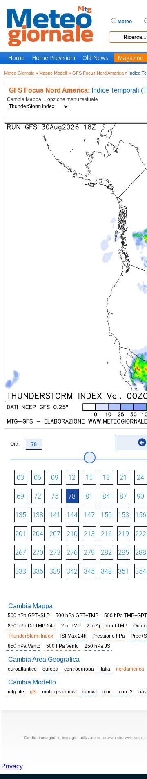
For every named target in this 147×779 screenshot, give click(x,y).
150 (106, 515)
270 (37, 552)
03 (20, 477)
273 (54, 552)
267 (20, 552)
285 (123, 552)
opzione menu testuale (72, 99)
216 (106, 534)
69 (20, 496)
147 (89, 515)
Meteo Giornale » (21, 73)
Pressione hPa (108, 636)
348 (106, 571)
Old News (95, 58)
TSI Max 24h (73, 636)
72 (37, 496)
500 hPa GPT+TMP (77, 615)
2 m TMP (71, 626)
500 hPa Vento (62, 646)
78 (72, 496)
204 (37, 534)
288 (140, 552)
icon (107, 692)
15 (89, 477)
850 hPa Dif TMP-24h (32, 626)
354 (140, 571)
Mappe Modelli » (55, 73)
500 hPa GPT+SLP (29, 615)
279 (89, 552)
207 (54, 534)
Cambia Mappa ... (52, 99)
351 (123, 571)
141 (54, 515)
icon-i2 (125, 692)
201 (20, 534)
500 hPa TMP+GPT (125, 615)
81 (89, 496)
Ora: (15, 444)
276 (72, 552)
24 (140, 477)
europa (50, 669)
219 (123, 534)
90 (140, 496)
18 (106, 477)
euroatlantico (22, 669)
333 (20, 571)
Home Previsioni (53, 58)
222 (140, 534)
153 (123, 515)
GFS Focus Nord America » (99, 73)
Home (16, 58)
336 (37, 571)
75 (54, 496)
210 (72, 534)
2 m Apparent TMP (107, 626)
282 (106, 552)
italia (105, 669)
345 (89, 571)
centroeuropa (79, 669)
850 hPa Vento (24, 646)
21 (123, 477)
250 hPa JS (97, 646)
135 (20, 515)
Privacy (12, 766)
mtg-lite (16, 692)
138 (37, 515)
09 (54, 477)
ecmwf (89, 692)
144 (72, 515)
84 (106, 496)
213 (89, 534)
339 (54, 571)
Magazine (130, 58)
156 (140, 515)
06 (37, 477)
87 (123, 496)
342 (72, 571)
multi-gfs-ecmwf (59, 692)
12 (72, 477)
